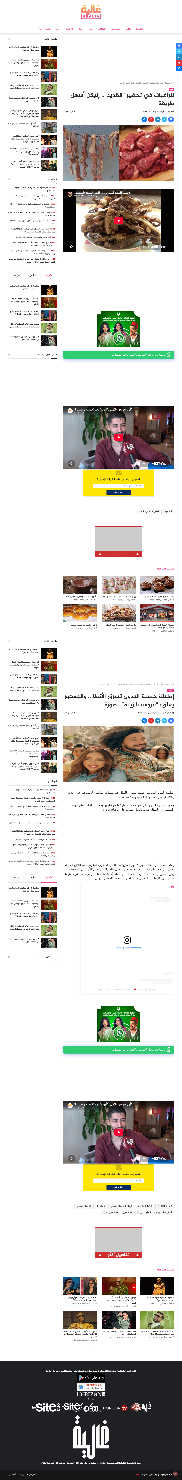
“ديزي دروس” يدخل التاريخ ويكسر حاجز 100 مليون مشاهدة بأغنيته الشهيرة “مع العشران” (25, 113)
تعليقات (16, 275)
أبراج (57, 29)
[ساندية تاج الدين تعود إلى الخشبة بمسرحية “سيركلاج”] (49, 51)
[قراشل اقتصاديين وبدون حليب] (80, 613)
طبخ (161, 83)
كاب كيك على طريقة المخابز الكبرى (159, 596)
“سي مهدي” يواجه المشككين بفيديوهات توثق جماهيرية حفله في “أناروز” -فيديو (25, 138)
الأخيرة (49, 275)
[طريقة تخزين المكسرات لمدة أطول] (119, 613)
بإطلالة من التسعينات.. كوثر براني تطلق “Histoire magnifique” (24, 74)
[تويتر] (164, 119)
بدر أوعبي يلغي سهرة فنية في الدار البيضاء (23, 125)
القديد (167, 511)
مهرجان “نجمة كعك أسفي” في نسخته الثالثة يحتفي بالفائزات (157, 626)
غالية (170, 111)
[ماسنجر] (144, 119)
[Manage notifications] (175, 1473)
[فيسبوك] (171, 119)
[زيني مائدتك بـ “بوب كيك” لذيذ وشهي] (119, 585)
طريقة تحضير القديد (148, 511)
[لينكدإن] (158, 119)
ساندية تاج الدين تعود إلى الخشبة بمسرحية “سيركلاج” (24, 49)
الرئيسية (139, 29)
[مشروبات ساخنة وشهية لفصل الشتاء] (80, 585)
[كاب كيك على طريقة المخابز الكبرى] (157, 585)
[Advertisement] (118, 58)
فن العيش (69, 29)
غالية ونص (115, 29)
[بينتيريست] (151, 119)
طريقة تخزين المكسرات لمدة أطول (121, 625)
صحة (80, 29)
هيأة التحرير (13, 1474)
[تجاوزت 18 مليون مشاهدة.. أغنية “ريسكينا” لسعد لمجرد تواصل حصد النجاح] (49, 64)
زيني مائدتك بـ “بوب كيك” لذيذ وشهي (119, 596)
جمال (90, 29)
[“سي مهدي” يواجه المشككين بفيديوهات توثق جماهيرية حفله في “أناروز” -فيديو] (49, 140)
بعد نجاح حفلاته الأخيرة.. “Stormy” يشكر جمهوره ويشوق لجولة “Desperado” (24, 151)
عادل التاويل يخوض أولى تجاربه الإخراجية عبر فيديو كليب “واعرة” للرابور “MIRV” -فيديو (25, 164)
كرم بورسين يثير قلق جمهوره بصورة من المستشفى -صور (24, 99)
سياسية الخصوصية (27, 1474)
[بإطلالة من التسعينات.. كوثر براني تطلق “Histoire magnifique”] (49, 76)
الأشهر (33, 275)
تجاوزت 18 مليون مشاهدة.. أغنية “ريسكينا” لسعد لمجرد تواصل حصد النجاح (24, 62)
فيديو (47, 29)
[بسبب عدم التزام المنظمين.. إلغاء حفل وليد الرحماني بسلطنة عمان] (49, 89)
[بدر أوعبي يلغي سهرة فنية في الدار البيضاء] (49, 127)
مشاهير (128, 29)
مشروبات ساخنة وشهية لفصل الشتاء (81, 596)
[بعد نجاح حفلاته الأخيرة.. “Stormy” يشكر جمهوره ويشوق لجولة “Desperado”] (49, 152)
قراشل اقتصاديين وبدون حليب (84, 625)
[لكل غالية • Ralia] (91, 12)
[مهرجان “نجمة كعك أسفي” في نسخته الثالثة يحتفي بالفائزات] (157, 613)
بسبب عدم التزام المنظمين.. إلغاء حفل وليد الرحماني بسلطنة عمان (24, 87)
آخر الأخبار (102, 29)
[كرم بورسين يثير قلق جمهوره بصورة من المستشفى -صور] (49, 102)
